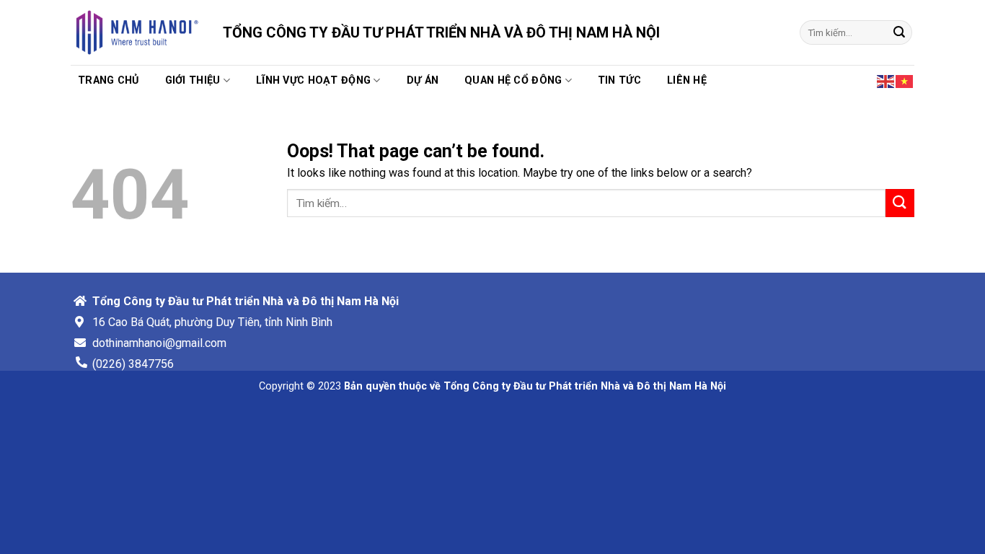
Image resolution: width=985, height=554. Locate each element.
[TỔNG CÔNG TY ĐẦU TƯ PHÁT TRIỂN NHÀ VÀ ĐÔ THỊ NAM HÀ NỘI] (136, 32)
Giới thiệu (193, 80)
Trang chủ (108, 80)
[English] (886, 80)
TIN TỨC (619, 80)
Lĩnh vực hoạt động (313, 80)
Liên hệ (687, 80)
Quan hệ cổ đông (513, 80)
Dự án (422, 80)
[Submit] (899, 32)
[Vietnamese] (905, 80)
